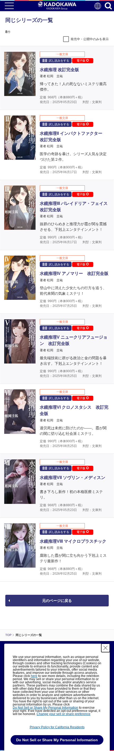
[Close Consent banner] (105, 648)
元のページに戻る (57, 600)
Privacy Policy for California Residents (57, 727)
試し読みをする (59, 60)
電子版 (81, 60)
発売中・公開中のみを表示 (90, 39)
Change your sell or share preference (63, 714)
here (34, 676)
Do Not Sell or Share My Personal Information (45, 707)
